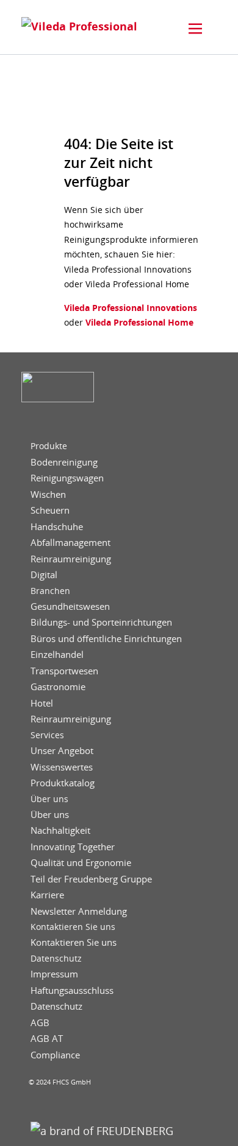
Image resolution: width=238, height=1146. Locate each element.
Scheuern (50, 510)
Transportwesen (64, 671)
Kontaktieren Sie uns (73, 926)
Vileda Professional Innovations (130, 307)
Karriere (47, 895)
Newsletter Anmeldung (79, 911)
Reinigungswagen (67, 478)
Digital (44, 575)
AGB (40, 1023)
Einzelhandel (57, 654)
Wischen (48, 494)
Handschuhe (57, 527)
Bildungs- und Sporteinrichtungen (101, 622)
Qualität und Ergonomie (81, 862)
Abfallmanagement (70, 542)
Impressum (54, 974)
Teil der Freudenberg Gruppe (91, 879)
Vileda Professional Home (138, 322)
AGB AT (47, 1038)
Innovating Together (73, 847)
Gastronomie (58, 687)
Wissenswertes (62, 767)
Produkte (49, 446)
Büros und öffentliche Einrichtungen (106, 639)
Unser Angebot (62, 750)
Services (47, 735)
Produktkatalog (63, 783)
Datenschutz (56, 958)
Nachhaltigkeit (60, 830)
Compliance (55, 1055)
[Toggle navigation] (195, 28)
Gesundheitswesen (70, 606)
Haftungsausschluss (72, 990)
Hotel (42, 703)
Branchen (50, 590)
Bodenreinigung (64, 462)
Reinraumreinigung (71, 559)
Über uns (49, 799)
